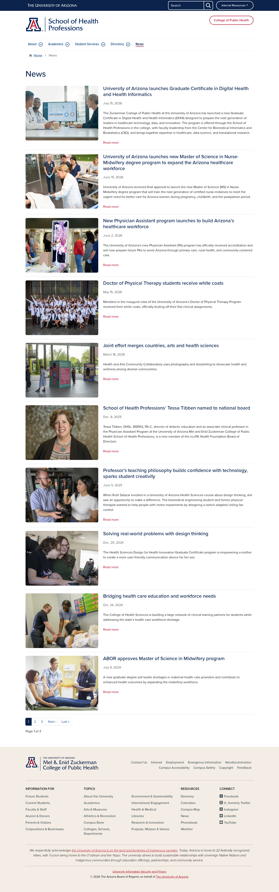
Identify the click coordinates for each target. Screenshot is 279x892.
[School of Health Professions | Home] (62, 24)
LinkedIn (230, 816)
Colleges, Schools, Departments (97, 831)
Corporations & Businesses (45, 829)
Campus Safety (204, 768)
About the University (98, 796)
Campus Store (94, 823)
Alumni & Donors (38, 816)
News (140, 44)
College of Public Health (231, 20)
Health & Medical (144, 809)
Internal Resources (234, 5)
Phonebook (189, 823)
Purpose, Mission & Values (150, 829)
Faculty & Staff (36, 809)
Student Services (87, 44)
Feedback (244, 768)
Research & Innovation (148, 823)
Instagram (231, 809)
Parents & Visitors (38, 823)
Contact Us (139, 762)
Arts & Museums (95, 809)
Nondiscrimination (238, 762)
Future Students (37, 796)
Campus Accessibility (174, 768)
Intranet (156, 762)
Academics (55, 44)
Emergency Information (204, 762)
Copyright (226, 768)
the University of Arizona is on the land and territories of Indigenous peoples (124, 850)
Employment (175, 762)
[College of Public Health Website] (62, 764)
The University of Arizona (172, 876)
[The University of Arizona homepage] (52, 5)
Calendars (188, 803)
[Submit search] (208, 5)
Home (38, 55)
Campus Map (190, 809)
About (32, 44)
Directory (117, 44)
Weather (187, 829)
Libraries (138, 816)
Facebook (231, 796)
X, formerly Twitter (237, 803)
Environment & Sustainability (152, 796)
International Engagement (150, 803)
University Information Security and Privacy (139, 871)
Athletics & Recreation (100, 816)
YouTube (230, 823)
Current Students (38, 803)
